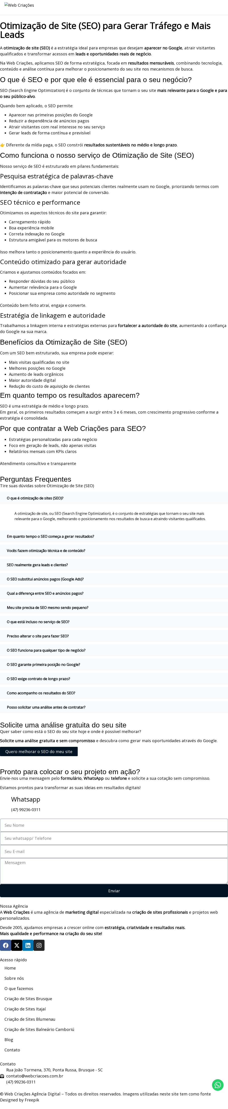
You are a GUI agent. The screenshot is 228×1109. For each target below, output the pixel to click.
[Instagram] (39, 945)
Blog (8, 1039)
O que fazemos (18, 988)
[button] (219, 6)
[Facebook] (5, 945)
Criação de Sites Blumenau (29, 1019)
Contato (12, 1049)
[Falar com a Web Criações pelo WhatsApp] (218, 1085)
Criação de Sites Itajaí (25, 1009)
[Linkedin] (27, 945)
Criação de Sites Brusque (28, 998)
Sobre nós (14, 978)
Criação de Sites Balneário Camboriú (39, 1029)
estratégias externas (87, 325)
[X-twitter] (16, 945)
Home (10, 968)
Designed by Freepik (19, 1100)
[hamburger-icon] (184, 7)
